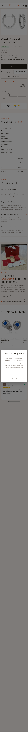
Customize (14, 378)
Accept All (14, 374)
